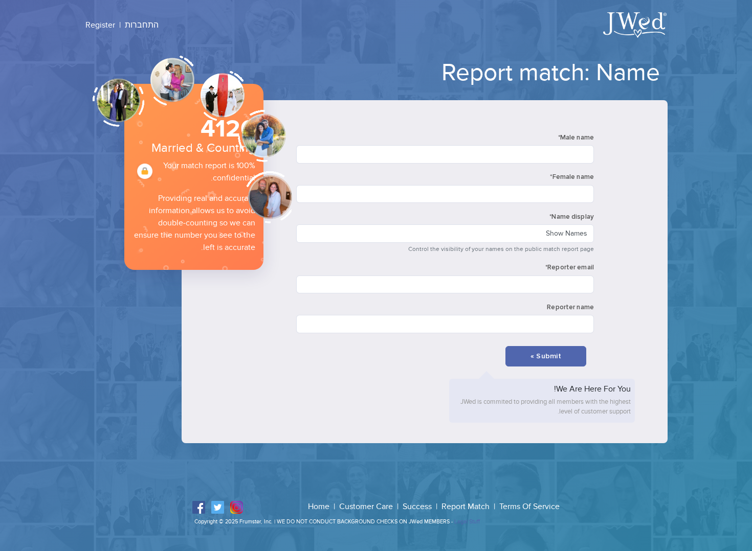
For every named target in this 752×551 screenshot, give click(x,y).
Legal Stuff (467, 521)
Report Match (466, 506)
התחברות (142, 25)
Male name (576, 137)
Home (319, 506)
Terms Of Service (529, 506)
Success (418, 506)
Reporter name (570, 307)
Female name (572, 177)
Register (100, 25)
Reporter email (569, 267)
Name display (571, 217)
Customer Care (367, 506)
